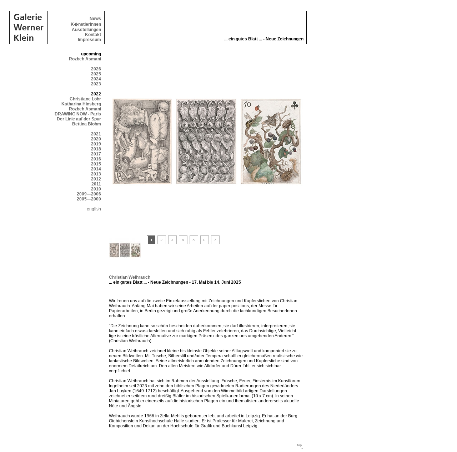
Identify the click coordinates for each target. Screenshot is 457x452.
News (95, 18)
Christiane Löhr (85, 98)
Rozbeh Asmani (85, 58)
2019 (96, 143)
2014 (96, 169)
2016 (96, 159)
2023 (96, 83)
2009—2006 (89, 194)
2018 (96, 149)
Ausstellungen (86, 29)
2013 (96, 174)
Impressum (89, 39)
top (299, 445)
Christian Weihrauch (129, 277)
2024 (96, 78)
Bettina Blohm (86, 123)
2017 (96, 154)
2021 (96, 133)
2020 (96, 138)
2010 (96, 189)
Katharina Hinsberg (81, 103)
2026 (96, 68)
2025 (96, 73)
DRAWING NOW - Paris (78, 113)
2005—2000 (89, 199)
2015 (96, 164)
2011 (96, 184)
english (94, 209)
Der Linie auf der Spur (79, 118)
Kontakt (93, 34)
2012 (96, 179)
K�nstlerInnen (86, 24)
